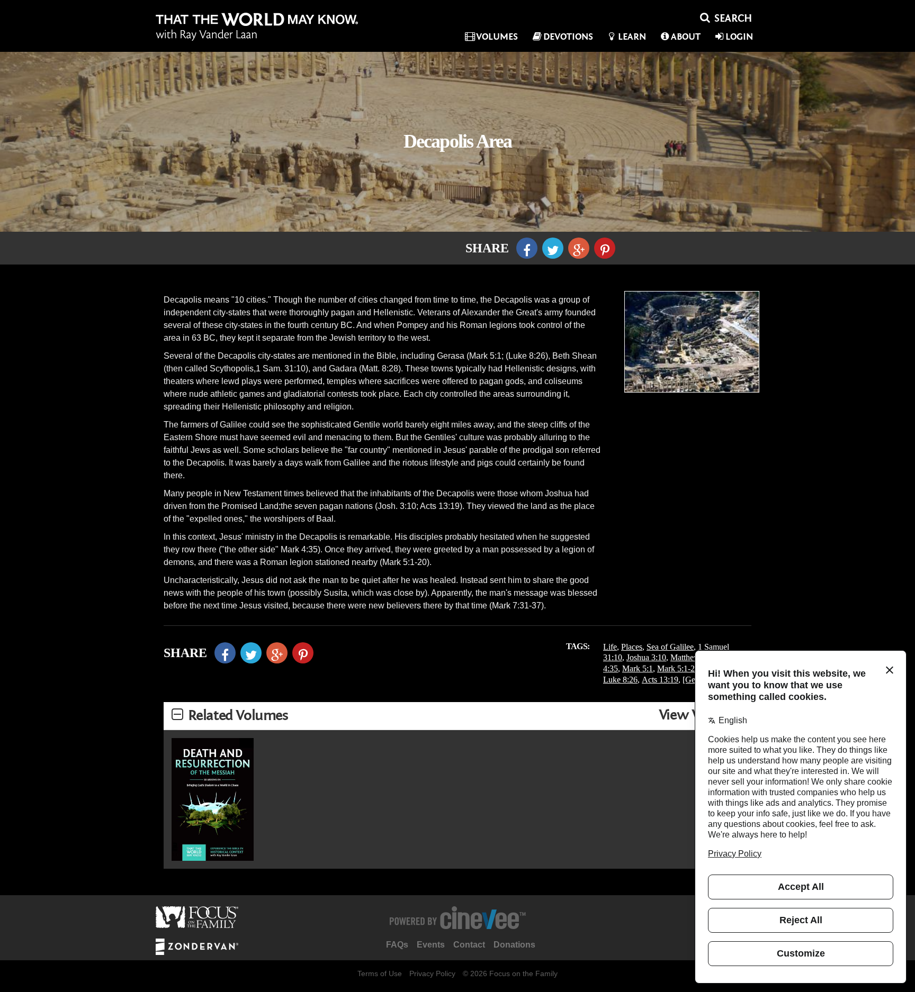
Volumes (497, 36)
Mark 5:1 (637, 668)
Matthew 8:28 (693, 657)
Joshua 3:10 (646, 657)
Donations (514, 944)
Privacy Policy (432, 973)
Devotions (568, 36)
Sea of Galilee (670, 646)
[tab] (457, 716)
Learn (632, 36)
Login (739, 36)
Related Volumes (238, 715)
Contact (469, 944)
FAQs (397, 944)
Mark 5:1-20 (678, 668)
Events (431, 944)
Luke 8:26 (620, 679)
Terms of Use (379, 973)
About (686, 36)
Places (631, 646)
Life (610, 646)
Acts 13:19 (660, 679)
